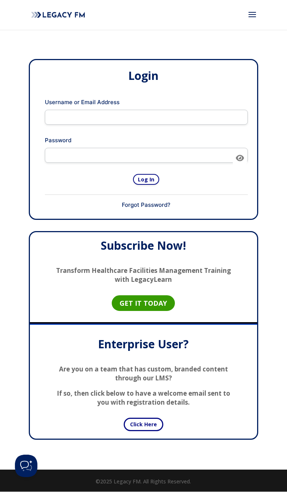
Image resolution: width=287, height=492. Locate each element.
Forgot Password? (146, 204)
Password (58, 140)
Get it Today (143, 303)
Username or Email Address (82, 102)
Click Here (143, 424)
